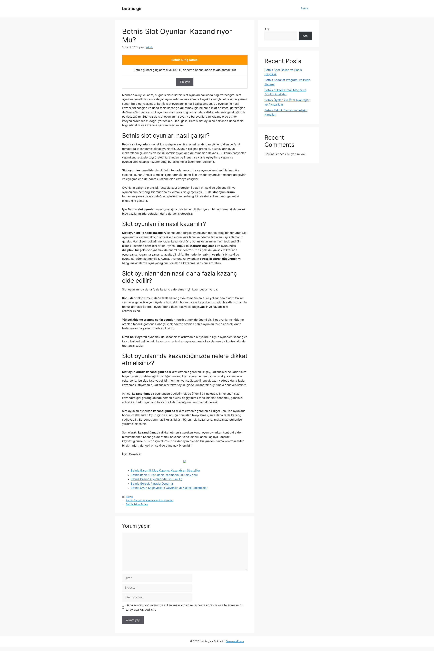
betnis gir (132, 8)
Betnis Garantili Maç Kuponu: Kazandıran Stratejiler (165, 470)
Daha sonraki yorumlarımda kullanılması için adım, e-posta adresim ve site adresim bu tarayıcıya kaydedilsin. (184, 607)
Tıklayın (185, 81)
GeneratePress (235, 641)
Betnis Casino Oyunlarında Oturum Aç (156, 479)
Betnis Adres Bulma (137, 504)
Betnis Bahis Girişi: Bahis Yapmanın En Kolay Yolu (164, 475)
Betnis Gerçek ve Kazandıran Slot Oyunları (149, 500)
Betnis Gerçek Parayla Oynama (152, 483)
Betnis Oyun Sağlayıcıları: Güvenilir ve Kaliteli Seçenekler (169, 487)
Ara (266, 29)
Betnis (305, 8)
